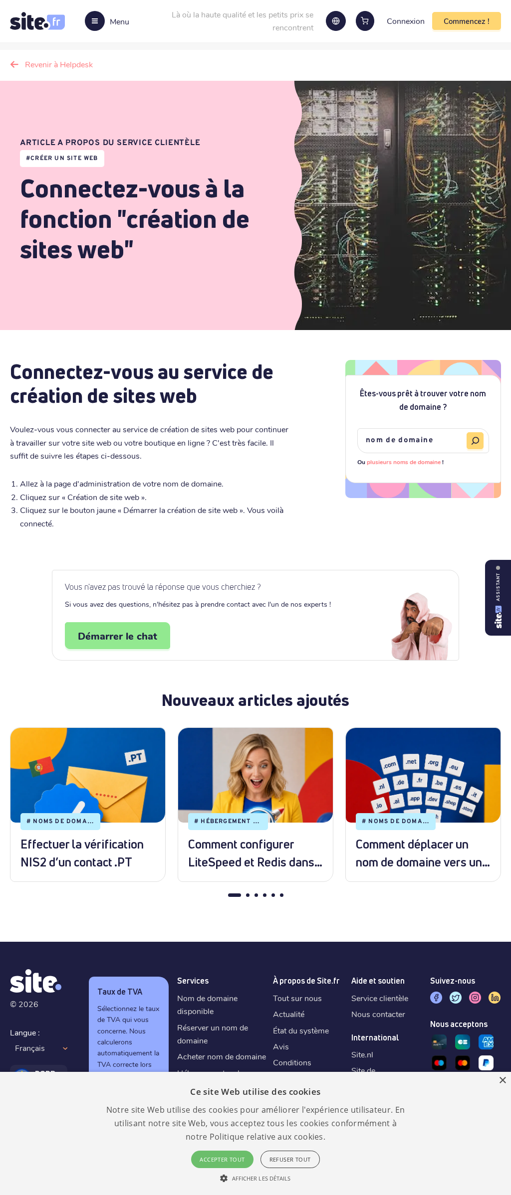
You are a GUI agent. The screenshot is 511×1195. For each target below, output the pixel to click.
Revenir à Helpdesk (59, 64)
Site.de (363, 1070)
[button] (255, 1178)
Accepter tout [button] (222, 1159)
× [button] (502, 1080)
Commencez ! (467, 21)
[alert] (255, 1133)
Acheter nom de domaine (221, 1056)
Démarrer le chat (117, 636)
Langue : (25, 1032)
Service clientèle (379, 998)
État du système (301, 1030)
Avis (281, 1046)
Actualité (288, 1014)
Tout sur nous (297, 998)
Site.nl (362, 1054)
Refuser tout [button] (290, 1159)
